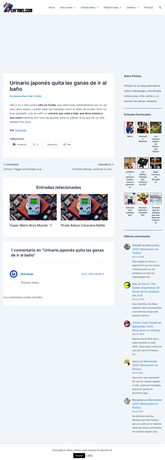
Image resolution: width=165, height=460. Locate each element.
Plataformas (111, 7)
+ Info (89, 455)
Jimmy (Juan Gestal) (144, 322)
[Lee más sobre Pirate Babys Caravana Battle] (84, 206)
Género (131, 7)
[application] (74, 7)
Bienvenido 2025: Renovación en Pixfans (145, 249)
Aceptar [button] (79, 455)
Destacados (88, 7)
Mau (134, 283)
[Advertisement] (82, 39)
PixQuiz (148, 7)
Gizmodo (20, 130)
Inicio (52, 7)
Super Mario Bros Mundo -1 (31, 225)
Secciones (66, 7)
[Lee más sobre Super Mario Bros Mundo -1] (33, 206)
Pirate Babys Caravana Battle (83, 225)
